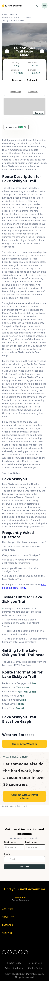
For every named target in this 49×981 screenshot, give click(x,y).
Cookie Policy (35, 968)
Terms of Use (35, 962)
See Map (39, 113)
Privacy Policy (14, 962)
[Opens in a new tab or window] (4, 952)
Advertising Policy (14, 968)
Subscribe (24, 866)
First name (10, 842)
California (16, 17)
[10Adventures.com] (12, 6)
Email (7, 854)
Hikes (4, 14)
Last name (31, 842)
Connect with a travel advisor (24, 796)
